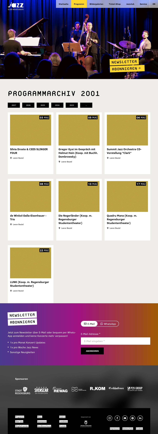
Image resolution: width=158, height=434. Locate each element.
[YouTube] (125, 418)
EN (154, 4)
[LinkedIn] (140, 418)
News (39, 417)
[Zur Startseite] (16, 6)
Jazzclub (130, 4)
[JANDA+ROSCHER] (85, 424)
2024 (57, 105)
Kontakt (62, 426)
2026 (28, 105)
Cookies (139, 428)
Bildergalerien (96, 4)
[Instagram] (109, 418)
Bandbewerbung (44, 426)
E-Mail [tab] (91, 323)
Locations (63, 421)
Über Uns (19, 421)
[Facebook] (117, 418)
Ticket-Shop (115, 4)
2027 (14, 105)
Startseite (63, 4)
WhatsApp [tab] (110, 323)
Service (143, 4)
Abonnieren (92, 351)
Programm (79, 4)
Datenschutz (128, 428)
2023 (72, 105)
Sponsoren (41, 421)
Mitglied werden (21, 426)
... (86, 105)
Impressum (114, 428)
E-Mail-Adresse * (90, 334)
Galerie (62, 417)
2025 (43, 105)
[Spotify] (132, 418)
